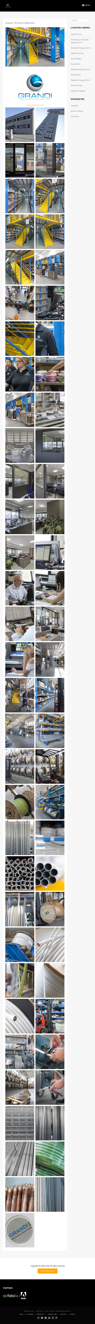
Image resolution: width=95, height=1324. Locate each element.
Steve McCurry (76, 85)
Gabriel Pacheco (77, 53)
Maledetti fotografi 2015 (80, 69)
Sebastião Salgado (78, 91)
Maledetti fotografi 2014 (80, 80)
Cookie (72, 1314)
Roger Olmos (76, 34)
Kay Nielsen (75, 64)
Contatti (63, 1314)
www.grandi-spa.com (35, 105)
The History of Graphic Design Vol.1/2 (80, 41)
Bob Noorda (76, 75)
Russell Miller (76, 58)
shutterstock (48, 1271)
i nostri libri (52, 1314)
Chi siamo (30, 1314)
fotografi (74, 105)
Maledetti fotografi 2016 (80, 48)
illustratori (75, 116)
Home (21, 1314)
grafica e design (77, 111)
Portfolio (40, 1314)
